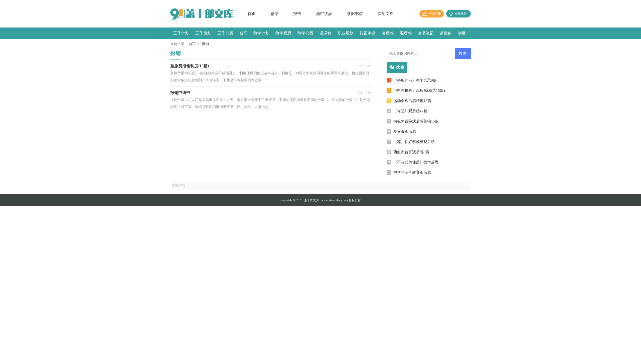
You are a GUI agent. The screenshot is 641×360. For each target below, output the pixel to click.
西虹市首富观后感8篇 (411, 152)
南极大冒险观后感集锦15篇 (416, 121)
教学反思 (283, 33)
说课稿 (325, 33)
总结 (274, 14)
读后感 (388, 33)
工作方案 (225, 33)
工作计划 (181, 33)
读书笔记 (426, 33)
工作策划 (203, 33)
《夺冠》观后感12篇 (410, 111)
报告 (297, 14)
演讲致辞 (324, 14)
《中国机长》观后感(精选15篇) (419, 90)
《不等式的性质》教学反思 (415, 162)
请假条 (446, 33)
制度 (462, 33)
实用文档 (386, 14)
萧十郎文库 (311, 200)
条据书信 (355, 14)
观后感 (406, 33)
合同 (243, 33)
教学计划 (261, 33)
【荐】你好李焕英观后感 (414, 142)
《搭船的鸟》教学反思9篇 (415, 80)
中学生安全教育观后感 (412, 172)
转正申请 (368, 33)
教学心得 (305, 33)
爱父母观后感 (404, 132)
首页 (252, 14)
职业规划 (346, 33)
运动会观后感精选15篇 (412, 101)
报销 (205, 44)
